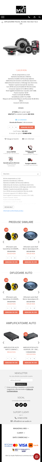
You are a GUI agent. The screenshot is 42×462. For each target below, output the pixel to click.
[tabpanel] (21, 47)
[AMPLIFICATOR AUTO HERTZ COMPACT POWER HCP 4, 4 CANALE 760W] (11, 336)
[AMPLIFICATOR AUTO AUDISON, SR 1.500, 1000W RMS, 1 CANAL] (30, 336)
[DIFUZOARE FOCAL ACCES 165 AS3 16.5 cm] (21, 47)
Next (38, 49)
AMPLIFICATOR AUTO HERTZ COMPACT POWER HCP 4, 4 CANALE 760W (11, 348)
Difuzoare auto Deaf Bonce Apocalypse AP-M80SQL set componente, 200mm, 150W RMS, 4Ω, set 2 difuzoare (31, 248)
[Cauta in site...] (39, 17)
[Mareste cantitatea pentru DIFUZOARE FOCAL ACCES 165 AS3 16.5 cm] (16, 127)
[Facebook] (17, 405)
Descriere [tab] (6, 174)
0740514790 (22, 418)
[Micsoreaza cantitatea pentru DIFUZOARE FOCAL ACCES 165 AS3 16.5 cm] (9, 127)
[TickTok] (21, 405)
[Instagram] (25, 405)
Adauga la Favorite (12, 139)
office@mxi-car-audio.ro (22, 421)
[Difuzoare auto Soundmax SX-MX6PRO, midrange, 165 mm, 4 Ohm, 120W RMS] (11, 236)
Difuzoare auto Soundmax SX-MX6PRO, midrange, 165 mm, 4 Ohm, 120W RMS (11, 248)
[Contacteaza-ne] (29, 17)
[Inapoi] (1, 22)
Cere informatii (29, 139)
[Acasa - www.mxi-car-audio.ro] (21, 9)
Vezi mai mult (8, 207)
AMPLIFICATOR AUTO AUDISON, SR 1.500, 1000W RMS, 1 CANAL (30, 348)
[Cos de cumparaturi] (34, 17)
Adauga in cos (27, 127)
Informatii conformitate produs (13, 211)
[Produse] (3, 17)
